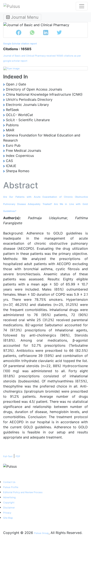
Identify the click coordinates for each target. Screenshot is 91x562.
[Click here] (45, 68)
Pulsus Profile (10, 487)
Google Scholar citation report (20, 43)
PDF (18, 456)
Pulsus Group (41, 533)
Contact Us (9, 482)
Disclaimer (9, 507)
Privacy (7, 512)
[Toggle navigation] (82, 6)
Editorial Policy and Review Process (23, 492)
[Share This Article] (18, 32)
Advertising (9, 497)
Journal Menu (24, 17)
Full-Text (7, 456)
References (16, 446)
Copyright (8, 502)
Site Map (8, 517)
